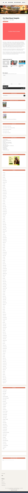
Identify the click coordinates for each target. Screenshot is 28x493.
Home (3, 2)
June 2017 (4, 307)
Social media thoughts (5, 440)
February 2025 (4, 190)
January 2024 (4, 208)
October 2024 (4, 195)
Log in (2, 480)
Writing (3, 448)
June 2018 (4, 291)
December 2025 (5, 180)
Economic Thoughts (5, 411)
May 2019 (4, 278)
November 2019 (5, 270)
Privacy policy (3, 473)
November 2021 (5, 239)
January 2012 (4, 379)
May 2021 (4, 247)
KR (8, 19)
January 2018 (4, 299)
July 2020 (4, 257)
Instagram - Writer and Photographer (7, 142)
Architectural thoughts (5, 396)
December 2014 (5, 335)
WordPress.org (3, 485)
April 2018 (4, 294)
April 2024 (4, 203)
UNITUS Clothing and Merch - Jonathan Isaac (8, 145)
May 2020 (4, 260)
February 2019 (4, 281)
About (6, 2)
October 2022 (4, 229)
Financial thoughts (5, 414)
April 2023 (4, 221)
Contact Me (23, 2)
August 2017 (4, 304)
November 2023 (5, 211)
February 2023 (4, 224)
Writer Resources (10, 2)
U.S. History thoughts (5, 445)
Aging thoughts (4, 393)
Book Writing (4, 401)
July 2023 (4, 216)
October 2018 (4, 286)
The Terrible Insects (5, 148)
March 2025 (4, 188)
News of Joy (4, 141)
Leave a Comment (12, 19)
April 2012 (4, 374)
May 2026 (4, 175)
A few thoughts (5, 21)
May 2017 (4, 309)
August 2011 (4, 382)
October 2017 (4, 301)
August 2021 (4, 242)
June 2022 (4, 234)
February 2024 (4, 206)
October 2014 (4, 338)
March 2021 (4, 250)
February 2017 (4, 314)
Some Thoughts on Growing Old (6, 132)
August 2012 (4, 369)
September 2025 (5, 182)
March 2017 (4, 312)
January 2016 (4, 325)
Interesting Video (5, 427)
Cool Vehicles (4, 404)
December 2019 (5, 268)
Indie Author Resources (17, 2)
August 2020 (4, 255)
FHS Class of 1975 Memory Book (7, 140)
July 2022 (4, 232)
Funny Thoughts (5, 417)
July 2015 (4, 330)
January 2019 (4, 283)
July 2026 (4, 172)
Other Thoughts (4, 435)
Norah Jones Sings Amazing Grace (7, 129)
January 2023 (4, 226)
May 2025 (4, 185)
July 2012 (4, 371)
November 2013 (5, 348)
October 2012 (4, 366)
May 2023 (4, 219)
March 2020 (4, 263)
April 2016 (4, 322)
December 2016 (5, 317)
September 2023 (5, 213)
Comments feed (3, 483)
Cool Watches (4, 406)
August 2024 (4, 198)
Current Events (4, 409)
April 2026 (4, 177)
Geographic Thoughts (5, 419)
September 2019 (5, 273)
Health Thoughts (5, 424)
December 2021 (5, 237)
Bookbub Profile (4, 147)
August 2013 (4, 351)
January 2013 (4, 361)
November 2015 (5, 327)
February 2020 (4, 265)
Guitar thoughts (4, 422)
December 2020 (5, 252)
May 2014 (4, 343)
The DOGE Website (5, 139)
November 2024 (5, 193)
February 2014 (4, 345)
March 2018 (4, 296)
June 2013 (4, 353)
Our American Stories (5, 146)
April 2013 (4, 356)
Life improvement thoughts (6, 432)
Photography (4, 437)
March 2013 (4, 358)
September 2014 (5, 340)
